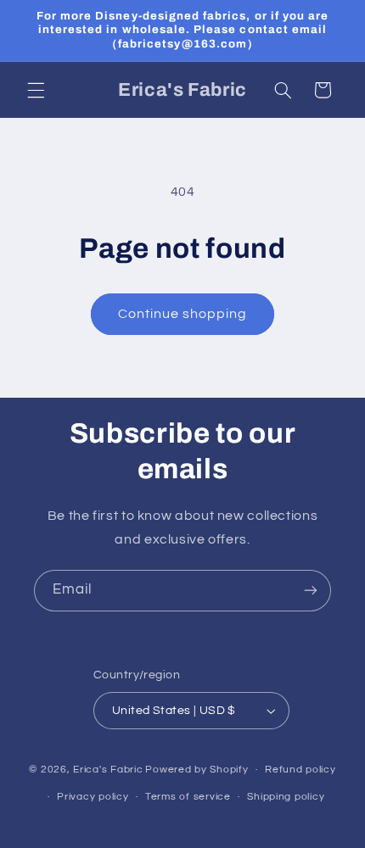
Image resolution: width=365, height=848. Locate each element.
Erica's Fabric (108, 769)
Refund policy (300, 769)
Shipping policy (285, 796)
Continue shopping (183, 314)
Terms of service (188, 796)
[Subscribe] (310, 590)
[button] (35, 89)
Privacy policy (92, 796)
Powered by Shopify (196, 769)
